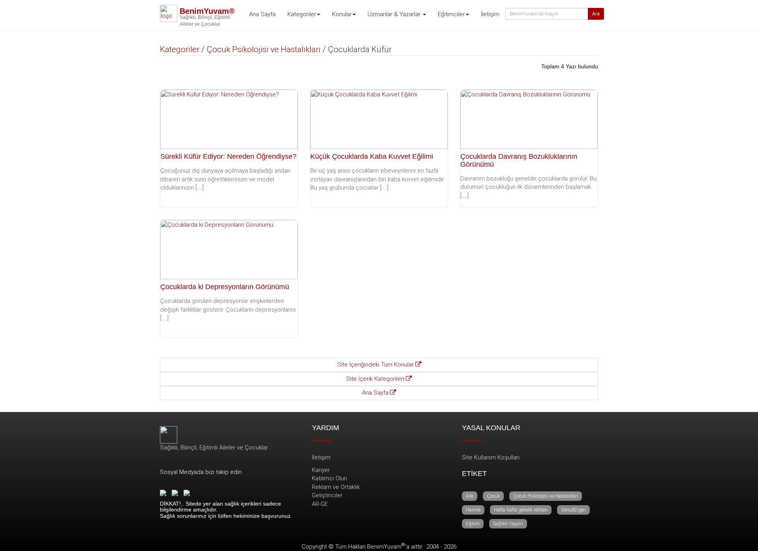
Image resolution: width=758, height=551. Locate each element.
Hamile (473, 510)
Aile (469, 496)
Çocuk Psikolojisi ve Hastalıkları (263, 49)
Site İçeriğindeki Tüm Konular (376, 364)
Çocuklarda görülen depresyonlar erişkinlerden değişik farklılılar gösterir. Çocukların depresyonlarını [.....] (228, 309)
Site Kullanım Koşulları (491, 457)
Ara (596, 14)
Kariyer (321, 470)
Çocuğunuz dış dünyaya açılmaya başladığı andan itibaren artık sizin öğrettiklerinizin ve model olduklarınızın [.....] (225, 179)
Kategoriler (179, 49)
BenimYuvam (386, 546)
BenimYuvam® (207, 11)
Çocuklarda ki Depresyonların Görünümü (224, 287)
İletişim (490, 14)
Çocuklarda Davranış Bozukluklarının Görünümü (518, 160)
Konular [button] (342, 14)
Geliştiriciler (327, 495)
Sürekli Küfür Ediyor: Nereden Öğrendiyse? (228, 156)
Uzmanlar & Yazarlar (395, 14)
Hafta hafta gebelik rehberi (521, 510)
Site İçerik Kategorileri (376, 378)
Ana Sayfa (262, 14)
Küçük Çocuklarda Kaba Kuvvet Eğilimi (371, 156)
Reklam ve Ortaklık (336, 487)
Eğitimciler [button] (451, 14)
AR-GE (320, 504)
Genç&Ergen (573, 510)
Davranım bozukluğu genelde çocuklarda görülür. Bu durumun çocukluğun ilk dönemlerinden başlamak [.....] (528, 187)
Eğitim (473, 524)
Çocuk (493, 496)
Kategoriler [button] (301, 14)
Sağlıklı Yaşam (508, 524)
